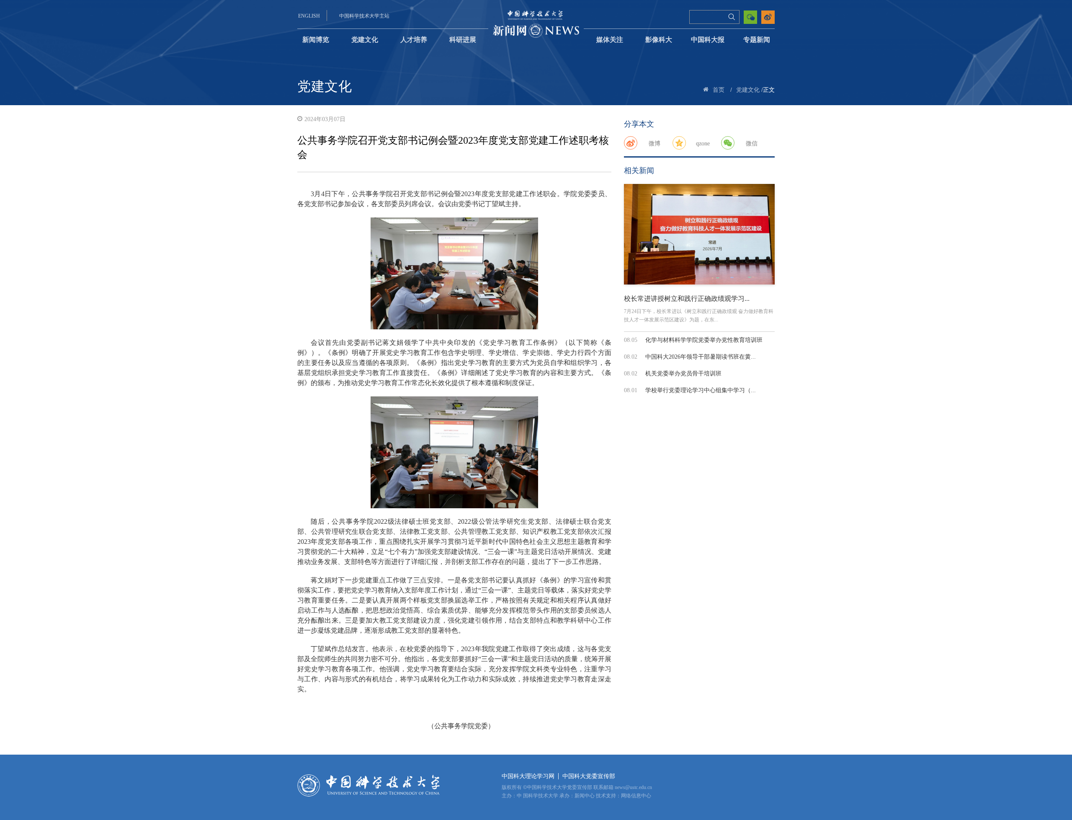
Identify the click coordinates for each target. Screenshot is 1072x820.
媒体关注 (609, 39)
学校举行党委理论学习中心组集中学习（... (700, 390)
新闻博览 (315, 39)
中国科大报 (707, 39)
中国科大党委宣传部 (588, 776)
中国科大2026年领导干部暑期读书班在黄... (700, 357)
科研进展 (462, 39)
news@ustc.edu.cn (633, 787)
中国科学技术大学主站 (364, 16)
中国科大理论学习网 (528, 776)
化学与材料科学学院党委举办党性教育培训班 (704, 340)
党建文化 (364, 39)
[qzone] (679, 143)
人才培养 (413, 39)
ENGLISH (309, 16)
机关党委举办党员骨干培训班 (683, 373)
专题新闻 (756, 39)
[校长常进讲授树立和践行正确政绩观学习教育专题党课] (699, 234)
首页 (718, 90)
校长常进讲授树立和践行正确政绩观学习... (687, 298)
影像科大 (658, 39)
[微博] (630, 143)
